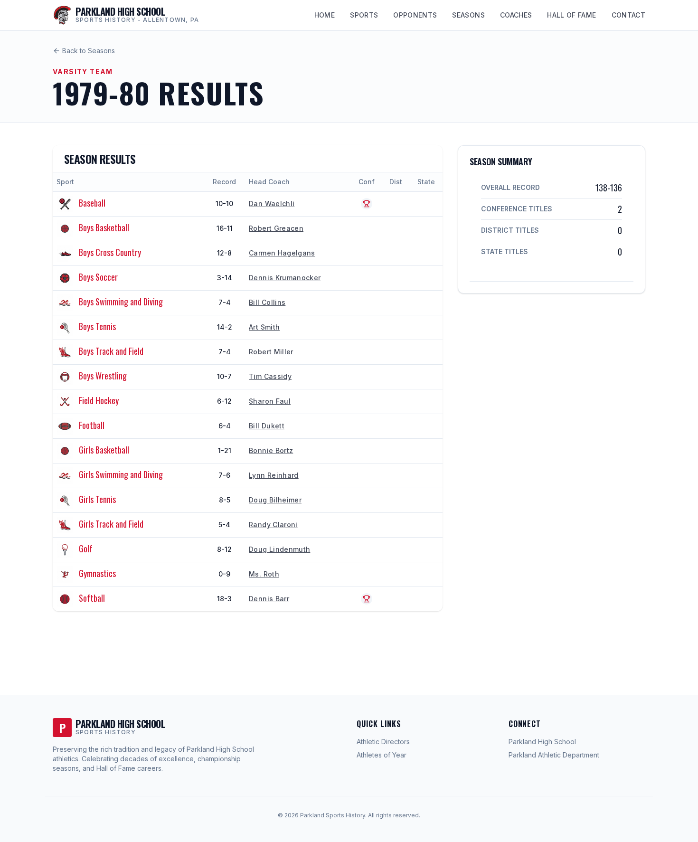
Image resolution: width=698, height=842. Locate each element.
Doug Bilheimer (275, 500)
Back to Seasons (88, 51)
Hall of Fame (571, 15)
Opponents (415, 15)
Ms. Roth (264, 574)
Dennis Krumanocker (285, 278)
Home (324, 15)
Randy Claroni (273, 524)
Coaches (516, 15)
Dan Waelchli (271, 203)
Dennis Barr (269, 599)
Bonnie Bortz (271, 450)
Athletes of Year (381, 755)
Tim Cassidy (270, 376)
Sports (364, 15)
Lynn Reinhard (274, 475)
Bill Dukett (266, 426)
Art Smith (264, 327)
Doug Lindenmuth (279, 549)
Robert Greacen (276, 228)
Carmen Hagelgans (282, 253)
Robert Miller (271, 352)
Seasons (468, 15)
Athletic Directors (383, 742)
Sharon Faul (270, 401)
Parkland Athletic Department (554, 755)
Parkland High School (542, 742)
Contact (628, 15)
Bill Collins (267, 302)
